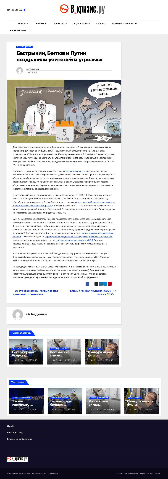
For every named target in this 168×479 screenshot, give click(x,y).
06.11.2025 (134, 409)
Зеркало (101, 23)
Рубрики (41, 23)
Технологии (64, 348)
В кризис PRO (18, 30)
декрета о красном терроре (76, 171)
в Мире (91, 348)
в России (20, 47)
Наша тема (60, 23)
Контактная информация (19, 439)
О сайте (11, 426)
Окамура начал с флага (101, 353)
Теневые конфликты (124, 23)
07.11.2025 (19, 409)
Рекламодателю (15, 432)
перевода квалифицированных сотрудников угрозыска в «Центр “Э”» (78, 237)
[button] (160, 27)
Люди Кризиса (81, 23)
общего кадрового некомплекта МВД (75, 240)
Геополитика (25, 398)
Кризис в (23, 23)
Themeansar (53, 473)
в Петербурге (18, 348)
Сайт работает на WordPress (18, 473)
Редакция (34, 69)
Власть (29, 47)
